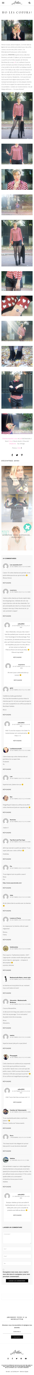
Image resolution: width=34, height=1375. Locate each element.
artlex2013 (21, 624)
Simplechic (12, 443)
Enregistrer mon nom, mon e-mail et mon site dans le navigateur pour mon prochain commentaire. (16, 1274)
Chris (19, 448)
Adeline (12, 1158)
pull (21, 438)
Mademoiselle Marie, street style (20, 977)
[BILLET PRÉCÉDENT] (17, 1295)
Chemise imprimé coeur (10, 438)
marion (12, 1035)
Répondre (7, 583)
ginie (11, 688)
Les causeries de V (16, 565)
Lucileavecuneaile (16, 748)
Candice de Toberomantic (18, 1110)
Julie (11, 895)
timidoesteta (14, 947)
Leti (11, 776)
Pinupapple (13, 1055)
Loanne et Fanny (15, 918)
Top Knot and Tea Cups (17, 840)
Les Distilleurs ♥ (14, 1371)
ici (14, 62)
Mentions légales (24, 1371)
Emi (11, 797)
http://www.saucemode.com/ (12, 883)
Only (10, 441)
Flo (11, 866)
